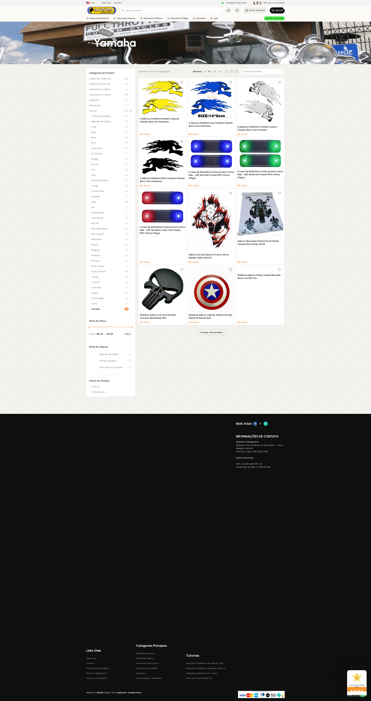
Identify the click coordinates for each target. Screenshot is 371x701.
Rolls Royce (97, 266)
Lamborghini (97, 212)
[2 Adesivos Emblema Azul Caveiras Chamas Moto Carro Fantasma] (211, 99)
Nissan (94, 244)
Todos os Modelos (100, 116)
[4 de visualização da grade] (236, 72)
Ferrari (95, 164)
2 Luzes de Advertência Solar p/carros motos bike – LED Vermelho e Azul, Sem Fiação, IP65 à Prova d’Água (162, 230)
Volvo (94, 303)
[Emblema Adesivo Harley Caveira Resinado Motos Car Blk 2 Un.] (260, 269)
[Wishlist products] (237, 10)
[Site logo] (101, 10)
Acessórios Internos (99, 84)
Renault (95, 260)
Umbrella (96, 287)
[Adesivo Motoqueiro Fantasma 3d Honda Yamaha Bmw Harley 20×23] (260, 214)
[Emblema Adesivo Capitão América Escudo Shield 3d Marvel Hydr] (211, 289)
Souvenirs (94, 100)
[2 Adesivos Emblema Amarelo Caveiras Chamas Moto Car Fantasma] (163, 97)
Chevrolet (96, 148)
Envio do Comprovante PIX (199, 678)
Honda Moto (97, 191)
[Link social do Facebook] (255, 424)
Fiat (93, 169)
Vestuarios (94, 105)
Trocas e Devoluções (96, 678)
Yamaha (95, 309)
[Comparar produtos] (228, 10)
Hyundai (95, 196)
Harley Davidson (100, 180)
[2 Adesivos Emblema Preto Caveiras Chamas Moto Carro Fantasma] (163, 157)
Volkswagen (97, 298)
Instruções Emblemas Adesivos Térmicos (206, 668)
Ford (93, 175)
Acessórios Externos (100, 78)
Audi (93, 132)
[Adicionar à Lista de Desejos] (182, 82)
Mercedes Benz (99, 228)
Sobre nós (91, 658)
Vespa (94, 293)
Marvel (95, 223)
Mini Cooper (97, 234)
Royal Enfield (98, 271)
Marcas (93, 110)
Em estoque (98, 392)
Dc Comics (96, 153)
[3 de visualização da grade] (231, 72)
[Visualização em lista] (226, 72)
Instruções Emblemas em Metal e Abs (204, 663)
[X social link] (260, 424)
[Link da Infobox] (234, 3)
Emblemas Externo (145, 653)
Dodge (94, 159)
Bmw (94, 137)
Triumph (95, 282)
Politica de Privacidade (97, 668)
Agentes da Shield (100, 121)
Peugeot (95, 250)
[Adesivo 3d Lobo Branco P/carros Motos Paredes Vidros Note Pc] (211, 221)
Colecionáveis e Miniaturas (149, 678)
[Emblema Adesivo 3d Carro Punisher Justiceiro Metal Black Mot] (163, 289)
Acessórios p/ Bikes (99, 89)
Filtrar (127, 334)
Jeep (94, 202)
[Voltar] (89, 43)
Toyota (94, 277)
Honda (94, 185)
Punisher (95, 255)
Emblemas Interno (145, 658)
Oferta (95, 386)
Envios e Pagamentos (96, 673)
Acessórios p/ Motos (100, 94)
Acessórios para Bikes (146, 668)
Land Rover (97, 218)
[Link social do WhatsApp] (265, 424)
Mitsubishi (96, 239)
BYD (93, 143)
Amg (93, 127)
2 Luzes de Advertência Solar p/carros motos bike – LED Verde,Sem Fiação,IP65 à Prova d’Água (260, 174)
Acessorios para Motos (147, 663)
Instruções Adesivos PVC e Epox (201, 673)
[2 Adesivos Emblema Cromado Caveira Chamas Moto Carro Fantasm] (260, 101)
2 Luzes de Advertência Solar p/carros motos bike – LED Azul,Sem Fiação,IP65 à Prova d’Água (211, 175)
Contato (90, 663)
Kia (92, 207)
